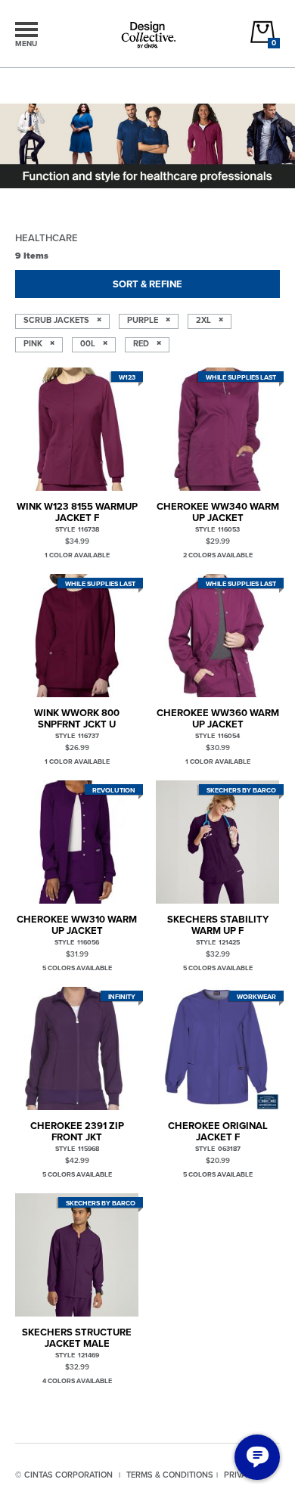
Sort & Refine (147, 284)
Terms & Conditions (169, 1475)
